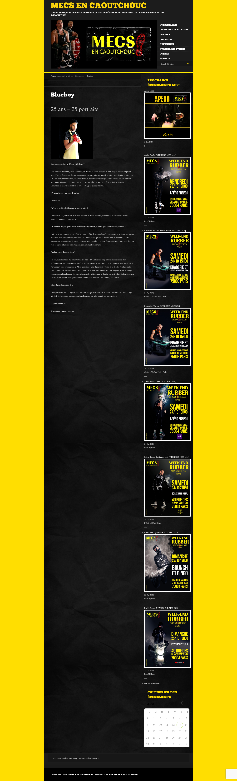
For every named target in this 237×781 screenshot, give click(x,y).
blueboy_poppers (67, 311)
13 (179, 724)
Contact (165, 59)
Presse (164, 54)
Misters (165, 34)
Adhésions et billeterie (174, 30)
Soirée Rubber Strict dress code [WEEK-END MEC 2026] (166, 457)
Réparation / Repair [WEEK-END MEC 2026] (162, 306)
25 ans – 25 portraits (76, 76)
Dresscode (166, 39)
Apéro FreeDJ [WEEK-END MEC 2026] (160, 155)
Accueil (62, 76)
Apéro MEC (149, 90)
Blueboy (62, 94)
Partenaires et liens (172, 49)
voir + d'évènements (152, 683)
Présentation (168, 25)
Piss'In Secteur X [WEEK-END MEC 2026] (161, 608)
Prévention (167, 44)
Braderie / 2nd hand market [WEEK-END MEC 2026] (165, 230)
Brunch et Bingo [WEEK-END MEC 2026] (161, 532)
